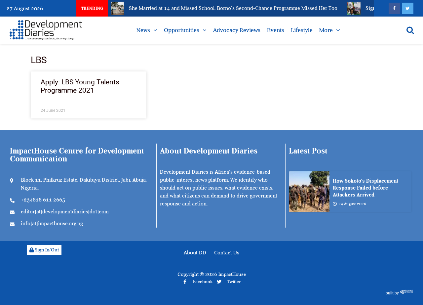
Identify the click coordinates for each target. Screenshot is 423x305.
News (143, 30)
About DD (195, 253)
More (326, 30)
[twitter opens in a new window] (407, 8)
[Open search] (410, 30)
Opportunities (181, 30)
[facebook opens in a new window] (394, 8)
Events (275, 30)
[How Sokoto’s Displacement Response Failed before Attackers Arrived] (309, 191)
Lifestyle (302, 30)
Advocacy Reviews (236, 30)
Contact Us (226, 253)
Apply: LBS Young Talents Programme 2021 (80, 86)
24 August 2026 (352, 204)
